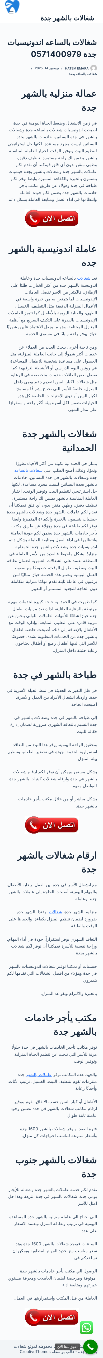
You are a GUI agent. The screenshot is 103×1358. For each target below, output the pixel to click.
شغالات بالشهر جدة (67, 18)
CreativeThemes (35, 1351)
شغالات (83, 278)
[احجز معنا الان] (90, 1347)
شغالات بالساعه (28, 470)
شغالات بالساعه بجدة (83, 74)
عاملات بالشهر (39, 1074)
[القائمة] (11, 11)
